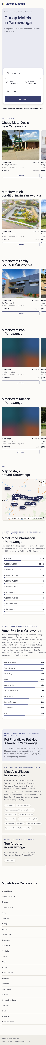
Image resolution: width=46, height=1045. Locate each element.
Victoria (20, 12)
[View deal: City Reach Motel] (20, 283)
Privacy (4, 1041)
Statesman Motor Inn (9, 234)
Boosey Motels (7, 891)
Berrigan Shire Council (9, 1000)
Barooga (5, 924)
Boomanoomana (7, 973)
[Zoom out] (43, 484)
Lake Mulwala (6, 989)
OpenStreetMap (37, 518)
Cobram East (6, 935)
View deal (20, 175)
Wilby (4, 962)
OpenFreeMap (12, 518)
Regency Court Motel (9, 165)
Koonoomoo (6, 940)
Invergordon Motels (9, 896)
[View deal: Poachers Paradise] (20, 352)
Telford (4, 956)
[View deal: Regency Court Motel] (20, 145)
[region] (24, 499)
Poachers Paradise (8, 372)
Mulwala (5, 994)
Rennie (4, 1011)
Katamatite (5, 902)
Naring (4, 913)
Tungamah (5, 918)
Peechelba (5, 951)
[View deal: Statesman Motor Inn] (20, 214)
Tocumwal (5, 1005)
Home (6, 12)
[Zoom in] (43, 481)
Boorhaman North (8, 1022)
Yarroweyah (6, 945)
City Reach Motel (8, 303)
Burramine (5, 929)
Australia (13, 12)
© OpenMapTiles (21, 518)
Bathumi (4, 967)
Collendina (5, 984)
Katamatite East (7, 907)
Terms (10, 1041)
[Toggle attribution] (43, 518)
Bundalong (5, 978)
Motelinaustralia (15, 3)
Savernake (5, 1016)
